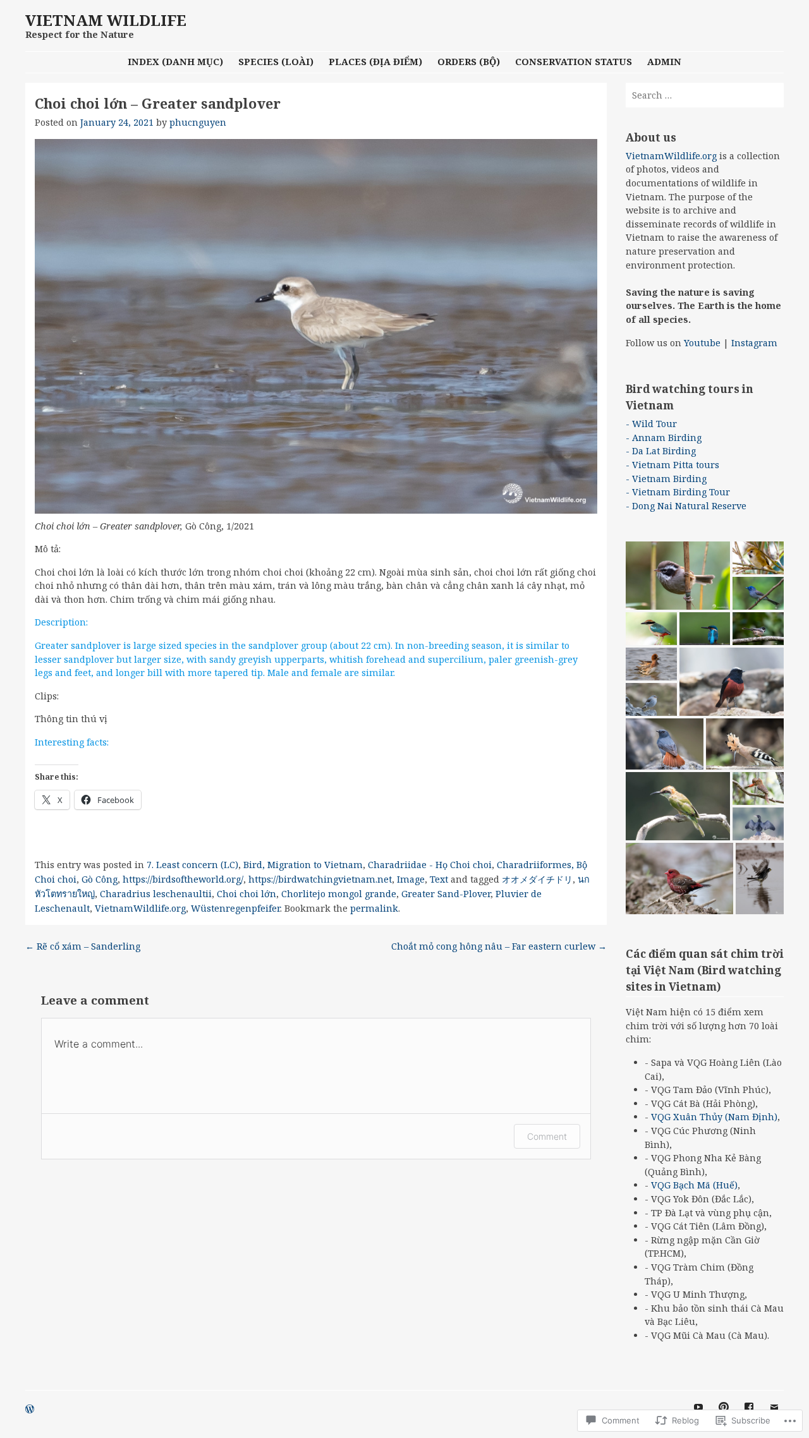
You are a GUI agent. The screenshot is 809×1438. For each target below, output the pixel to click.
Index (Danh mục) (175, 62)
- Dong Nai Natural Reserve (686, 506)
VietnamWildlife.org (140, 908)
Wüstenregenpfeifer (235, 908)
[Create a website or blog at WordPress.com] (29, 1409)
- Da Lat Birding (661, 451)
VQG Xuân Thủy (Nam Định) (714, 1117)
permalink (374, 908)
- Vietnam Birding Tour (678, 492)
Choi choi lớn (246, 894)
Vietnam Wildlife (105, 19)
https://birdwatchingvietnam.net (320, 879)
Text (439, 879)
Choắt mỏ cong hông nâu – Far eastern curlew (499, 946)
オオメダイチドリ (537, 879)
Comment (547, 1136)
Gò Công (100, 879)
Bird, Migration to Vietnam (303, 865)
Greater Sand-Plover (445, 894)
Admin (664, 62)
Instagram (754, 343)
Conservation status (573, 62)
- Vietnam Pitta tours (672, 465)
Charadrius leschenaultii (156, 894)
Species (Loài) (275, 62)
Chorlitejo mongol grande (338, 894)
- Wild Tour (651, 424)
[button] (678, 575)
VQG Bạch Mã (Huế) (694, 1185)
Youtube (702, 343)
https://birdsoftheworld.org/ (183, 879)
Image (411, 879)
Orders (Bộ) (468, 62)
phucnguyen (197, 122)
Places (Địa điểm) (375, 62)
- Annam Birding (664, 438)
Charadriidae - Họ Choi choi (430, 865)
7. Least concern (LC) (192, 865)
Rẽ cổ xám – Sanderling (82, 946)
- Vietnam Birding (666, 479)
